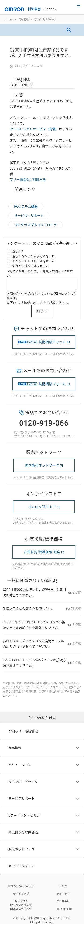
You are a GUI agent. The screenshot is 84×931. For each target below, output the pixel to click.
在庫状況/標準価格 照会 (42, 551)
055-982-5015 (40, 432)
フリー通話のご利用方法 (28, 179)
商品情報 (23, 19)
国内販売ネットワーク (42, 465)
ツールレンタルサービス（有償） (34, 128)
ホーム (8, 19)
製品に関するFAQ (45, 19)
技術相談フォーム (52, 383)
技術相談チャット (52, 341)
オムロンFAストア (42, 506)
